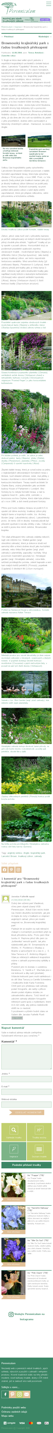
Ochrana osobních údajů (14, 1411)
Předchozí (7, 36)
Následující (45, 36)
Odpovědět (17, 1018)
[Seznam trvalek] (39, 1149)
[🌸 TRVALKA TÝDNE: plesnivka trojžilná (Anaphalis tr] (11, 1337)
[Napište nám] (26, 1394)
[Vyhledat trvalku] (13, 1130)
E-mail (5, 1086)
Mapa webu (7, 1415)
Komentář (9, 1041)
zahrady (38, 856)
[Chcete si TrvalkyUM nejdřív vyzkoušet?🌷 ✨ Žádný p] (26, 1328)
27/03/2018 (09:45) (20, 900)
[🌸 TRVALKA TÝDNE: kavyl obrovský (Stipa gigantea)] (42, 1337)
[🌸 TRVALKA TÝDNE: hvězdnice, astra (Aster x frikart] (11, 1328)
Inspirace (18, 27)
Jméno (5, 1074)
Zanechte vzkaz (8, 56)
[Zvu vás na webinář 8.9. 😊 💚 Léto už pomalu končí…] (42, 1328)
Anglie (26, 853)
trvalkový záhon (25, 856)
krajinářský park (38, 853)
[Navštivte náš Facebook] (5, 1394)
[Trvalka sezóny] (39, 1130)
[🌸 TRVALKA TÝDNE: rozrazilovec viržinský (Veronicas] (26, 1337)
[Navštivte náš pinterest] (12, 1394)
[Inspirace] (13, 1149)
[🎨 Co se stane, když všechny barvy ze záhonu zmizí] (11, 1346)
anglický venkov (14, 853)
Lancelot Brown (9, 856)
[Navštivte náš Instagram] (19, 1394)
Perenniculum (6, 27)
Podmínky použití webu (13, 1407)
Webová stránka (9, 1099)
